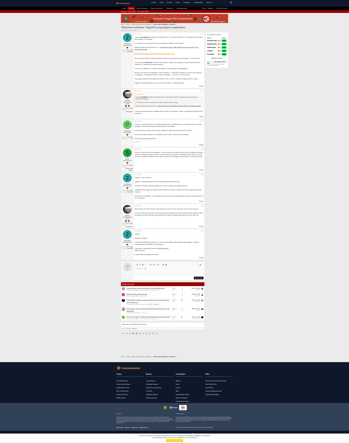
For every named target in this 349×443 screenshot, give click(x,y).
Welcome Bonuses (151, 398)
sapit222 (198, 290)
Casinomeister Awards (182, 394)
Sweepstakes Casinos (122, 387)
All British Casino (212, 40)
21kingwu (125, 30)
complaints (156, 304)
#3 (202, 121)
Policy (207, 374)
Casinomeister (180, 374)
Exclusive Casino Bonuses (154, 387)
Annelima (128, 296)
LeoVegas (210, 50)
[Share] (200, 34)
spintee (198, 310)
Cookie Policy (209, 387)
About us (178, 381)
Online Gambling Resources (213, 391)
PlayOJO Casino (211, 47)
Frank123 (128, 319)
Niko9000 (128, 290)
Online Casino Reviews (123, 384)
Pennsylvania (129, 111)
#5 (202, 174)
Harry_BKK (197, 296)
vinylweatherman (195, 318)
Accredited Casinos (122, 381)
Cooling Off (127, 427)
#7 (202, 231)
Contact (178, 387)
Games (162, 2)
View (224, 40)
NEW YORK (130, 51)
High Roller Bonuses (152, 394)
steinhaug (128, 304)
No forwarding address (129, 169)
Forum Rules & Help (142, 11)
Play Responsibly (182, 8)
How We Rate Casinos (182, 401)
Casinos (153, 2)
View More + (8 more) (216, 58)
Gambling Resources (143, 427)
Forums (178, 2)
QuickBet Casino (212, 44)
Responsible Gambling (212, 394)
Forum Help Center (211, 384)
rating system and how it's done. (216, 62)
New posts (124, 11)
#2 (202, 90)
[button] (164, 8)
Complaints (186, 2)
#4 (202, 149)
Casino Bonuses (151, 381)
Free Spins (149, 391)
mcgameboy (129, 313)
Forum (177, 384)
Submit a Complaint (181, 398)
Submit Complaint (142, 8)
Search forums (132, 11)
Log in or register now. (168, 54)
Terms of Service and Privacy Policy (215, 381)
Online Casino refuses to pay (136, 294)
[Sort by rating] (225, 37)
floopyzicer (197, 301)
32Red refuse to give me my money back (155, 317)
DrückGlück (210, 54)
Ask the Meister (143, 296)
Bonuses (169, 2)
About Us (209, 2)
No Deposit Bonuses (152, 384)
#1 (202, 34)
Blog (177, 391)
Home (124, 8)
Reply (201, 86)
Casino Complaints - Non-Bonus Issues (149, 290)
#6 (202, 205)
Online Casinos (143, 304)
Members (170, 8)
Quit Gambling (134, 427)
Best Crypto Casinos (122, 391)
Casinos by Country (122, 394)
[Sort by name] (211, 37)
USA (132, 139)
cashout (150, 304)
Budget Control (119, 427)
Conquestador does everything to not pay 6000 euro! (145, 288)
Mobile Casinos (121, 398)
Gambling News (198, 2)
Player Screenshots (156, 8)
